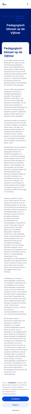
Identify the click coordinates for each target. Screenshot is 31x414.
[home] (4, 4)
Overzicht (5, 16)
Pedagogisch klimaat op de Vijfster (19, 18)
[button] (27, 4)
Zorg (11, 16)
